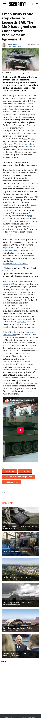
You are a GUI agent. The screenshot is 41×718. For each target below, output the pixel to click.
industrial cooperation (27, 149)
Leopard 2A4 (24, 364)
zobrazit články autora (14, 46)
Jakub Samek (12, 44)
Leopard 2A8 (8, 284)
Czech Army (25, 471)
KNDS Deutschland (11, 482)
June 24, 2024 (7, 270)
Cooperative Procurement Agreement (18, 477)
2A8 (25, 138)
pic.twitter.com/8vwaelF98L (15, 263)
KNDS (28, 183)
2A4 (33, 138)
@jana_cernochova (11, 250)
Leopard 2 (21, 321)
